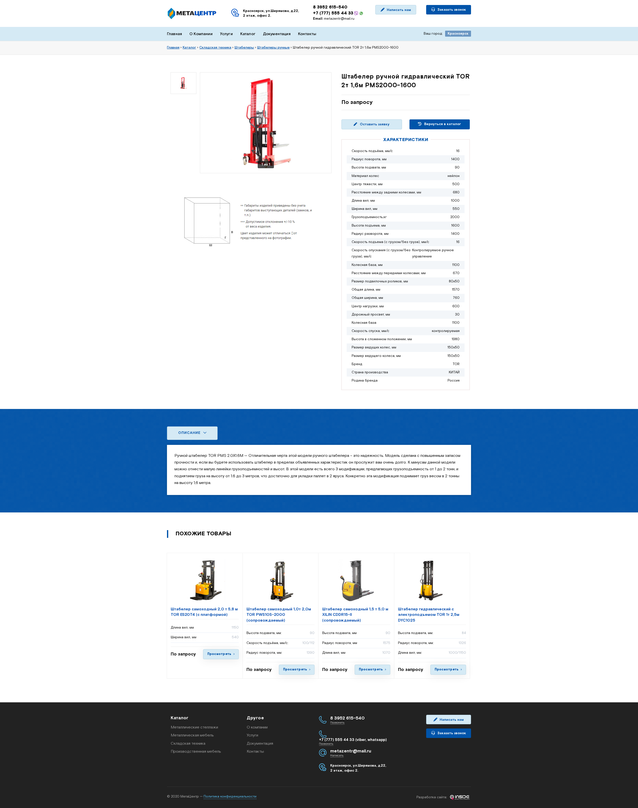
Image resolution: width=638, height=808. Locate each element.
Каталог (247, 34)
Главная (174, 34)
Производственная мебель (196, 751)
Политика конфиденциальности (230, 796)
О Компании (201, 34)
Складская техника (188, 743)
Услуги (226, 34)
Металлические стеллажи (194, 727)
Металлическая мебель (192, 735)
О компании (257, 727)
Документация (277, 34)
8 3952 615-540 (330, 7)
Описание (190, 433)
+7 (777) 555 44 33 (333, 13)
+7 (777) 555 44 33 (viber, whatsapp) (353, 740)
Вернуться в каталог (442, 124)
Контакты (307, 34)
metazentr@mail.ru (333, 18)
